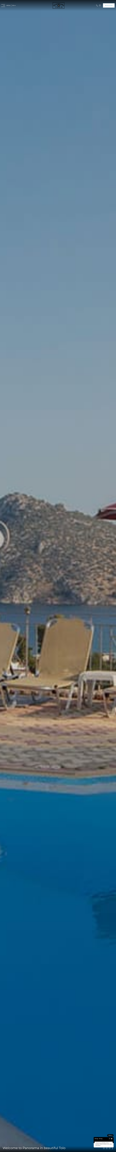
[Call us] (97, 5)
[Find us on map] (100, 5)
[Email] (112, 1138)
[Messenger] (110, 1138)
